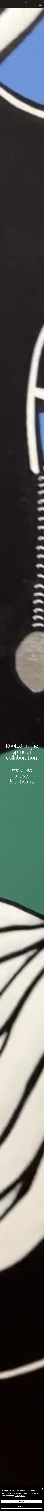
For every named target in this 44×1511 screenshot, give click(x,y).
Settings (21, 1507)
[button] (35, 4)
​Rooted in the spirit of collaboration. (22, 752)
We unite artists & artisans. (22, 776)
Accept (21, 1501)
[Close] (41, 1490)
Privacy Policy (20, 1495)
